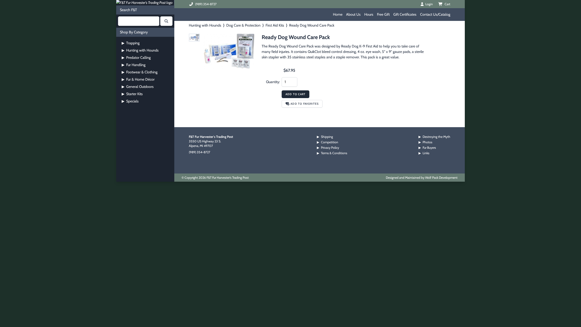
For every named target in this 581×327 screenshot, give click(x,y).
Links (426, 153)
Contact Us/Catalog (435, 14)
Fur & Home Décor (138, 79)
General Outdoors (138, 86)
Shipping (327, 137)
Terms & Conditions (334, 153)
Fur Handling (133, 65)
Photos (427, 142)
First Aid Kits (275, 25)
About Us (353, 14)
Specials (130, 101)
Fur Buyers (429, 148)
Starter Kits (132, 94)
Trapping (131, 43)
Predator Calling (136, 57)
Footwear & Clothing (140, 72)
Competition (329, 142)
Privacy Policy (330, 148)
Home (337, 14)
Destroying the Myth (436, 137)
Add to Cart (295, 94)
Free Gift (383, 14)
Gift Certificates (404, 14)
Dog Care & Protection (243, 25)
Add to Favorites (304, 103)
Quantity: (273, 82)
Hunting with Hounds (140, 50)
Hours (368, 14)
